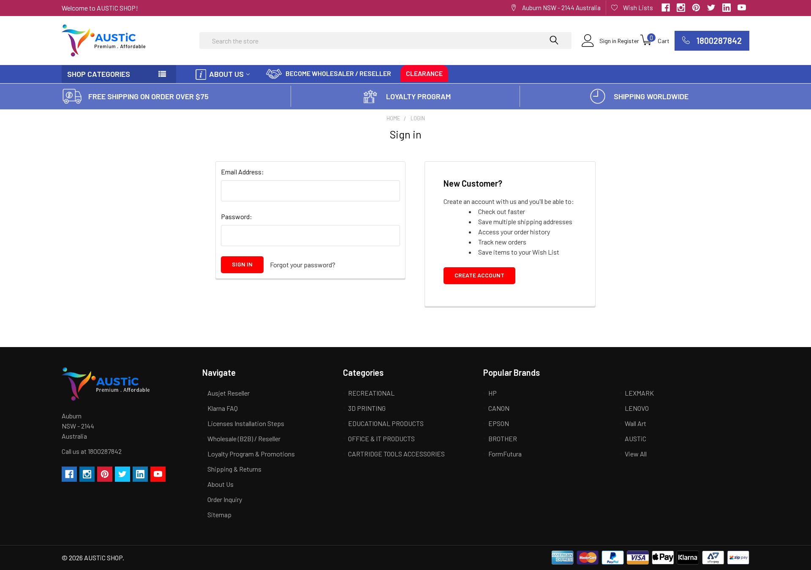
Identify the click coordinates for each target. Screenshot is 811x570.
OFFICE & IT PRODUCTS (381, 438)
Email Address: (242, 172)
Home (393, 118)
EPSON (498, 423)
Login (418, 118)
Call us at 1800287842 (92, 451)
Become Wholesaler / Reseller (338, 73)
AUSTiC (635, 438)
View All (636, 454)
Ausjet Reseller (228, 393)
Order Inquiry (224, 499)
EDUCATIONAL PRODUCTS (386, 423)
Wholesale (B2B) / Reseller (243, 438)
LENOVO (637, 408)
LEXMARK (639, 393)
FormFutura (505, 454)
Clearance (424, 73)
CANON (498, 408)
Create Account (479, 275)
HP (492, 393)
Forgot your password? (302, 265)
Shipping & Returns (234, 469)
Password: (236, 216)
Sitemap (219, 514)
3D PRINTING (367, 408)
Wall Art (635, 423)
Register (628, 40)
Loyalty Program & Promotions (251, 454)
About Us (226, 74)
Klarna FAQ (222, 408)
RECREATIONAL (371, 393)
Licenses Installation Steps (245, 423)
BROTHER (502, 438)
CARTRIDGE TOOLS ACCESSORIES (396, 454)
